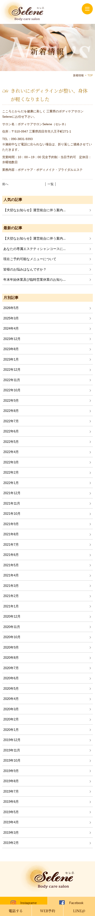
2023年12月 (12, 339)
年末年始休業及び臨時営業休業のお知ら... (34, 279)
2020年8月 (11, 657)
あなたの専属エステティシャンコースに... (34, 249)
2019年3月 (11, 832)
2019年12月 (12, 740)
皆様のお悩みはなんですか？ (24, 269)
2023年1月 (11, 359)
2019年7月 (11, 791)
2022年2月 (11, 472)
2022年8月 (11, 411)
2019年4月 (11, 822)
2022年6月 (11, 431)
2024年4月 (11, 328)
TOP (90, 75)
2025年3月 (11, 318)
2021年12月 (12, 493)
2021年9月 (11, 524)
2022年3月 (11, 462)
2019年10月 (12, 760)
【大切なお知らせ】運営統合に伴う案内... (34, 210)
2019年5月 (11, 812)
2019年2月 (11, 843)
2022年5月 (11, 442)
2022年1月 (11, 483)
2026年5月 (11, 308)
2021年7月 (11, 544)
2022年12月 (12, 369)
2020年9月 (11, 647)
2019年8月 (11, 781)
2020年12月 (12, 616)
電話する (16, 910)
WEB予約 (47, 910)
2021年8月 (11, 534)
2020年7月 (11, 668)
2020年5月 (11, 688)
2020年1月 (11, 730)
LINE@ (79, 910)
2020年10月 (12, 637)
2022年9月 (11, 400)
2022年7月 (11, 421)
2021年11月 (11, 503)
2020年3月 (11, 709)
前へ (5, 184)
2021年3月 (11, 586)
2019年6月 (11, 801)
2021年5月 (11, 565)
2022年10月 (12, 390)
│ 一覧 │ (51, 184)
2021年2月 (11, 596)
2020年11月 (11, 627)
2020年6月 (11, 678)
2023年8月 (11, 349)
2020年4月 (11, 699)
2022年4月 (11, 452)
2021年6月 (11, 555)
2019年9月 (11, 771)
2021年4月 (11, 575)
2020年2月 (11, 719)
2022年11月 (11, 380)
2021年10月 (12, 513)
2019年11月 (11, 750)
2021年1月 (11, 606)
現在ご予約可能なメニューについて (29, 259)
